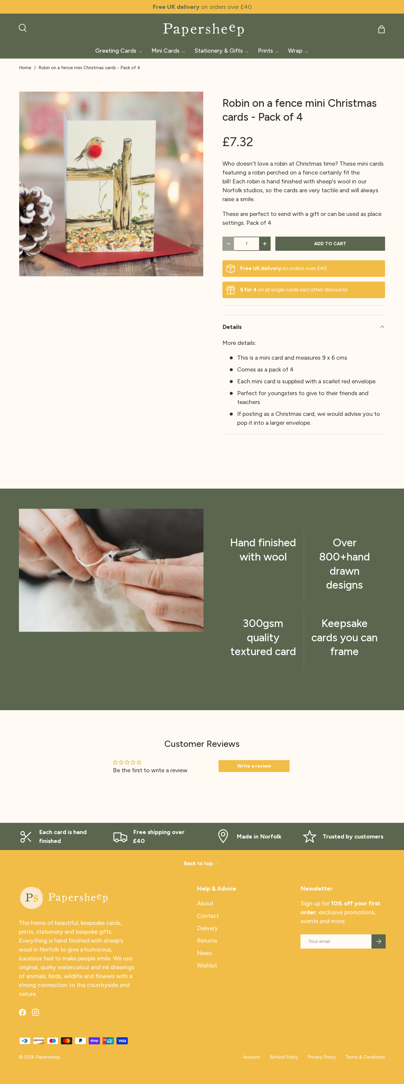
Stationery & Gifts (219, 50)
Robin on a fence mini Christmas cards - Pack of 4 (89, 68)
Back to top (199, 863)
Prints (265, 50)
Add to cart (330, 243)
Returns (207, 940)
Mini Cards (165, 50)
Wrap (295, 50)
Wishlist (207, 965)
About (205, 903)
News (204, 953)
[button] (381, 29)
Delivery (207, 928)
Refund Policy (284, 1057)
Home (25, 68)
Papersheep (47, 1057)
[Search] (21, 27)
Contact (208, 915)
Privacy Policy (322, 1057)
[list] (113, 185)
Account (251, 1057)
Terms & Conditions (365, 1057)
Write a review (254, 766)
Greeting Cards (115, 50)
